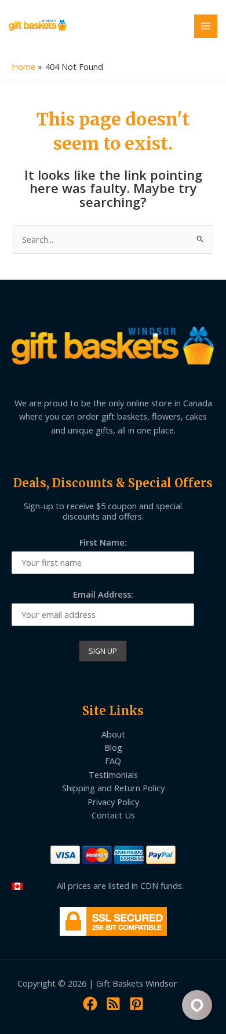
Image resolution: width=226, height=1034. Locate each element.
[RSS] (113, 1003)
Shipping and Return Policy (113, 788)
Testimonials (113, 774)
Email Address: (103, 594)
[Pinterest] (136, 1003)
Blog (113, 747)
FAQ (113, 760)
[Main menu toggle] (205, 26)
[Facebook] (90, 1003)
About (113, 734)
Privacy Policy (113, 801)
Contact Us (113, 815)
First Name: (103, 542)
